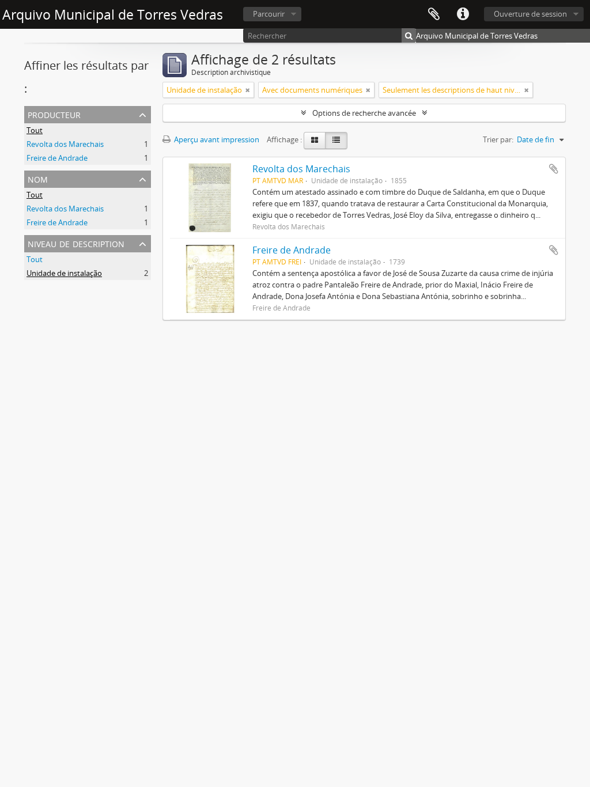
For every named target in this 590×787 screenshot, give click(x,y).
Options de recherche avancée (364, 113)
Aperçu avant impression (215, 139)
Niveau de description (76, 243)
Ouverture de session (530, 14)
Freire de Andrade (57, 158)
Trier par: (498, 139)
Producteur (54, 114)
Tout (35, 130)
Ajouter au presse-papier (553, 169)
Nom (38, 178)
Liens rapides (462, 14)
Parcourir (269, 14)
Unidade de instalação (64, 273)
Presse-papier (433, 14)
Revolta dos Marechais (65, 144)
